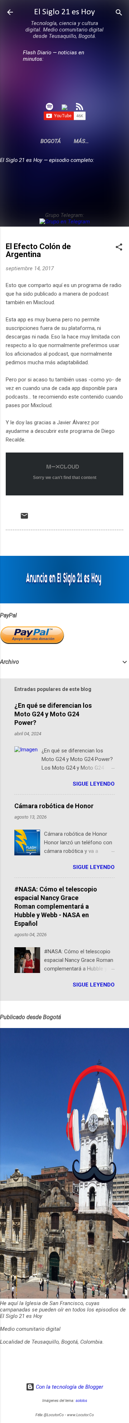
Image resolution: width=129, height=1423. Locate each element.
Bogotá (50, 141)
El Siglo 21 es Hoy (64, 12)
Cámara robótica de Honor (54, 806)
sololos (81, 1400)
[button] (119, 247)
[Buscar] (119, 13)
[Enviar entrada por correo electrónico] (24, 518)
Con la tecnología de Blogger (68, 1387)
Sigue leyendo (94, 784)
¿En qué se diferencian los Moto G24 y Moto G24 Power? (53, 714)
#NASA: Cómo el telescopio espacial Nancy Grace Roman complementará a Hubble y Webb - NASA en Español (55, 906)
